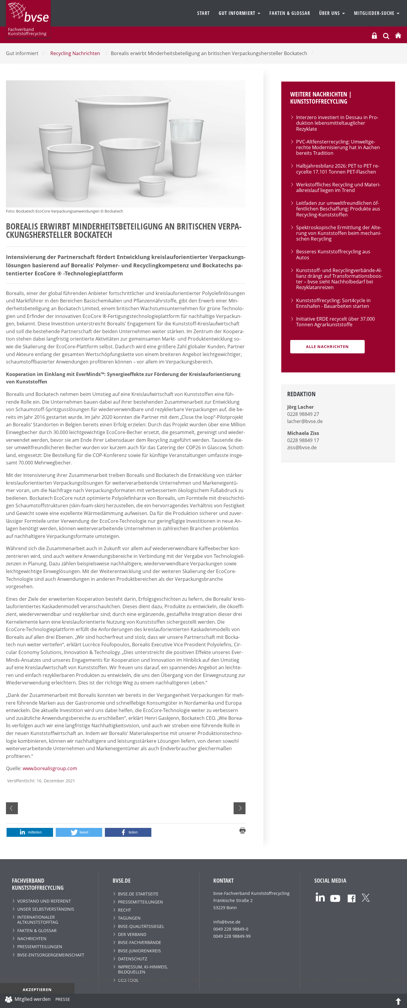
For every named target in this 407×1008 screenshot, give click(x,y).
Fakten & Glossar (289, 13)
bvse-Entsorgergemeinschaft (50, 955)
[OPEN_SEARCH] (386, 35)
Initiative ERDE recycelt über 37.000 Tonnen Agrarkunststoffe (335, 322)
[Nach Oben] (398, 1001)
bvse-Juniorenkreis (139, 951)
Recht (124, 910)
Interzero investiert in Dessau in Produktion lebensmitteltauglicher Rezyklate (337, 123)
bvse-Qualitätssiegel (141, 926)
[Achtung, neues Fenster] (320, 896)
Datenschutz (132, 959)
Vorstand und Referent (44, 901)
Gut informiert (238, 13)
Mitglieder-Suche (375, 13)
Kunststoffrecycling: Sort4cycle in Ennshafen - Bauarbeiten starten (333, 303)
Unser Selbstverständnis (45, 909)
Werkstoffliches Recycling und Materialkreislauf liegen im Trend (338, 187)
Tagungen (129, 918)
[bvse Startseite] (398, 35)
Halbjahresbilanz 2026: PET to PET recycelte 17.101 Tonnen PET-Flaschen (337, 169)
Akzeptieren (37, 989)
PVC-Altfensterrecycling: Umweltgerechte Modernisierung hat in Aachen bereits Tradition (338, 147)
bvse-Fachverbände (139, 942)
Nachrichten (31, 938)
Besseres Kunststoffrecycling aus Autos (333, 254)
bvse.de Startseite (138, 894)
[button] (30, 832)
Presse (62, 1000)
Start (203, 13)
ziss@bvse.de (302, 447)
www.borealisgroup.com (50, 768)
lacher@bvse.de (305, 421)
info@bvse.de (226, 922)
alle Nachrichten (327, 346)
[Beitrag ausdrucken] (243, 830)
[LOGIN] (374, 35)
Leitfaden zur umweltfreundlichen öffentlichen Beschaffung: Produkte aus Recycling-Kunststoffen (338, 209)
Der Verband (132, 934)
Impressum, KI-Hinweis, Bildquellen (143, 969)
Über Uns (330, 13)
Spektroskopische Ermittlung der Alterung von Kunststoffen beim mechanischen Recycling (338, 233)
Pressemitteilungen (39, 946)
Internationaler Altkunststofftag (37, 919)
